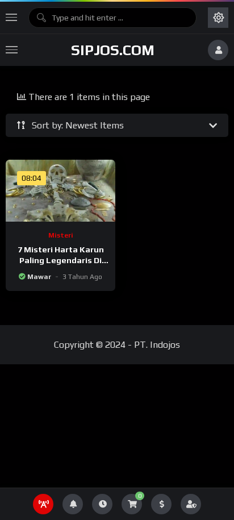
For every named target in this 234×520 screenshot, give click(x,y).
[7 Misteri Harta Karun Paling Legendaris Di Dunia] (60, 191)
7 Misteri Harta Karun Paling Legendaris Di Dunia (61, 260)
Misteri (60, 235)
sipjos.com (112, 50)
